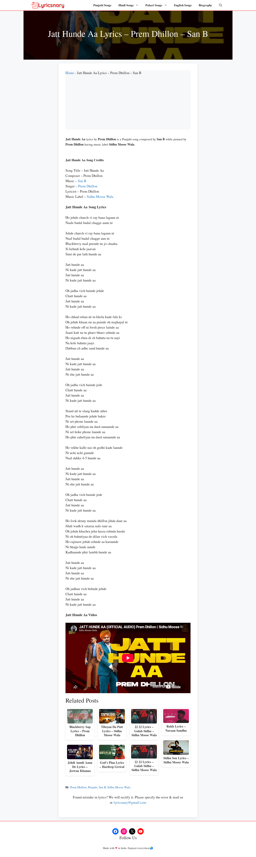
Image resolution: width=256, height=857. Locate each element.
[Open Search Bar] (221, 5)
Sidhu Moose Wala (100, 196)
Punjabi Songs (102, 5)
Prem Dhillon (87, 186)
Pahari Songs (153, 5)
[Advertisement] (128, 105)
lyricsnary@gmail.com (130, 802)
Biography (205, 5)
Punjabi (92, 787)
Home (69, 72)
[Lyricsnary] (47, 5)
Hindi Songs (126, 5)
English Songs (183, 5)
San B (82, 180)
